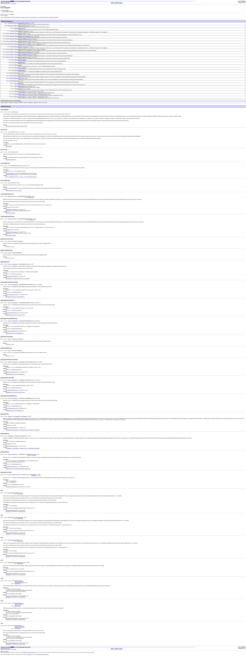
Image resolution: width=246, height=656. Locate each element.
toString (36, 102)
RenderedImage (22, 91)
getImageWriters (19, 49)
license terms (29, 654)
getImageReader (19, 31)
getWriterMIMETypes (20, 70)
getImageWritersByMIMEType (22, 54)
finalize (11, 102)
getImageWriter (19, 46)
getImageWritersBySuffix (21, 57)
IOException (31, 197)
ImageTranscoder (11, 44)
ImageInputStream (11, 23)
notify (25, 102)
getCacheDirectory (20, 28)
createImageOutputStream (21, 25)
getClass (16, 102)
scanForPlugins (19, 83)
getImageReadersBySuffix (21, 41)
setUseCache (18, 88)
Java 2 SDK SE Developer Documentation (28, 652)
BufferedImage (12, 73)
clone (2, 102)
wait (40, 102)
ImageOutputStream (11, 25)
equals (5, 102)
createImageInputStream (21, 23)
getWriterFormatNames (21, 67)
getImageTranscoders (20, 44)
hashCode (21, 102)
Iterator (7, 33)
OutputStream (41, 96)
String (31, 36)
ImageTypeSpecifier (28, 49)
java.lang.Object (5, 10)
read (17, 73)
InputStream (21, 78)
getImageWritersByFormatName (23, 52)
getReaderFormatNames (21, 59)
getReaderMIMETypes (20, 62)
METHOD (14, 3)
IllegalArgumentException (12, 174)
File (14, 28)
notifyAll (30, 102)
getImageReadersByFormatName (23, 36)
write (17, 91)
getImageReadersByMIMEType (22, 38)
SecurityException (10, 173)
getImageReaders (19, 33)
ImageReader (12, 33)
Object (6, 15)
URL (18, 540)
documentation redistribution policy (42, 654)
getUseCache (18, 65)
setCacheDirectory (20, 86)
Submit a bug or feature (5, 651)
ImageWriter (26, 31)
